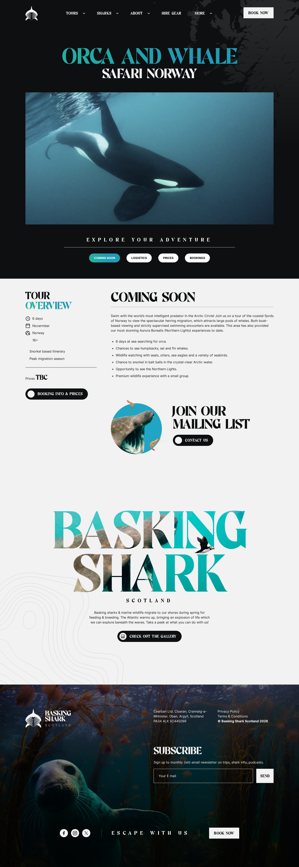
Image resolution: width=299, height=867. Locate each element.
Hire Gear (171, 13)
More (200, 13)
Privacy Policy (228, 711)
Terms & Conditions (233, 716)
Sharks (104, 13)
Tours (72, 13)
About (136, 13)
